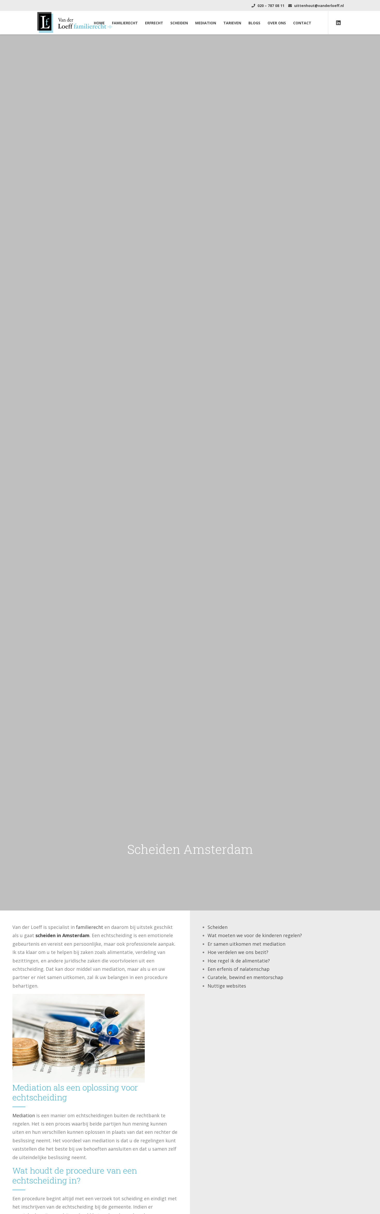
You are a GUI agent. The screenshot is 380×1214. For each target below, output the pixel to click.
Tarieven (232, 22)
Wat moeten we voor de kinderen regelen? (255, 935)
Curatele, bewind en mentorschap (245, 977)
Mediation (205, 22)
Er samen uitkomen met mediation (246, 944)
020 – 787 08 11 (270, 5)
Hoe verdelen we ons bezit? (238, 952)
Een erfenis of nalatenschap (239, 969)
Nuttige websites (227, 986)
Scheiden (179, 22)
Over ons (277, 22)
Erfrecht (154, 22)
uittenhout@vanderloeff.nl (318, 5)
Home (99, 22)
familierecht (89, 927)
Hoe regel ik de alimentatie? (239, 961)
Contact (302, 22)
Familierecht (125, 22)
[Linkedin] (338, 22)
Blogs (254, 22)
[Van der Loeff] (75, 22)
